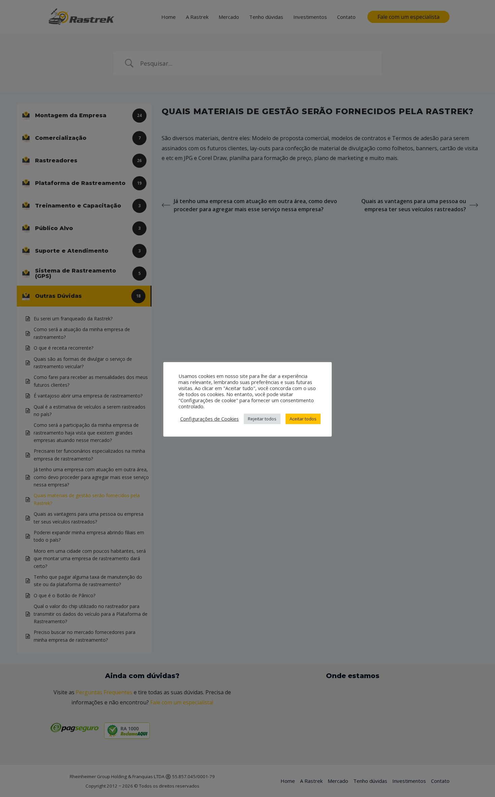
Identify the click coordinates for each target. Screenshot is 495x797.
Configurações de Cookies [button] (209, 419)
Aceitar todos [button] (303, 419)
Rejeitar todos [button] (262, 419)
